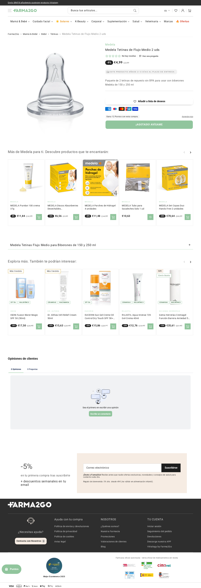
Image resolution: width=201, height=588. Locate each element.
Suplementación (117, 21)
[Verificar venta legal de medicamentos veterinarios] (129, 575)
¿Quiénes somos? (110, 526)
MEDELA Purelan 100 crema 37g (25, 207)
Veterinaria (151, 21)
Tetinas (54, 34)
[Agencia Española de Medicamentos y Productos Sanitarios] (129, 565)
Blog (103, 546)
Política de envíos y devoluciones (71, 526)
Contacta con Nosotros (28, 541)
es (165, 11)
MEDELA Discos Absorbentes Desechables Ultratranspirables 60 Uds (63, 207)
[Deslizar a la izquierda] (184, 152)
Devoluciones (154, 536)
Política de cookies (64, 536)
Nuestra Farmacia (110, 531)
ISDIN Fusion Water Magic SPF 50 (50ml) (24, 317)
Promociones (108, 536)
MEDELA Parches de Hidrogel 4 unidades (100, 207)
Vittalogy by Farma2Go (159, 546)
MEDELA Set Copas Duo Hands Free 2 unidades (171, 207)
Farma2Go (13, 34)
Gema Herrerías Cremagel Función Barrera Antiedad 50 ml (174, 317)
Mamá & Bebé (18, 21)
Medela (110, 44)
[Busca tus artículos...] (134, 10)
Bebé (43, 34)
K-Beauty (80, 21)
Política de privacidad (65, 531)
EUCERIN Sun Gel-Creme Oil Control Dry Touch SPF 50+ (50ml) (99, 317)
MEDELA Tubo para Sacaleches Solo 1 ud (133, 207)
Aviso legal (60, 541)
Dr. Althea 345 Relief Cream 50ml (62, 317)
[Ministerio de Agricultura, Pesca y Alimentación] (146, 575)
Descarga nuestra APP (159, 541)
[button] (189, 10)
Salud (136, 21)
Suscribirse (171, 467)
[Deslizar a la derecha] (190, 152)
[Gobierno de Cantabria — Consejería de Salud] (164, 575)
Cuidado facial (41, 21)
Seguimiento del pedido (159, 531)
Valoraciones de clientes (113, 541)
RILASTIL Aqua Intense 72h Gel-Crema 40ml (136, 317)
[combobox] (103, 10)
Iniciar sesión (154, 526)
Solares (64, 21)
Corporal (96, 21)
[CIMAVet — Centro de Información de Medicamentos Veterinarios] (164, 565)
